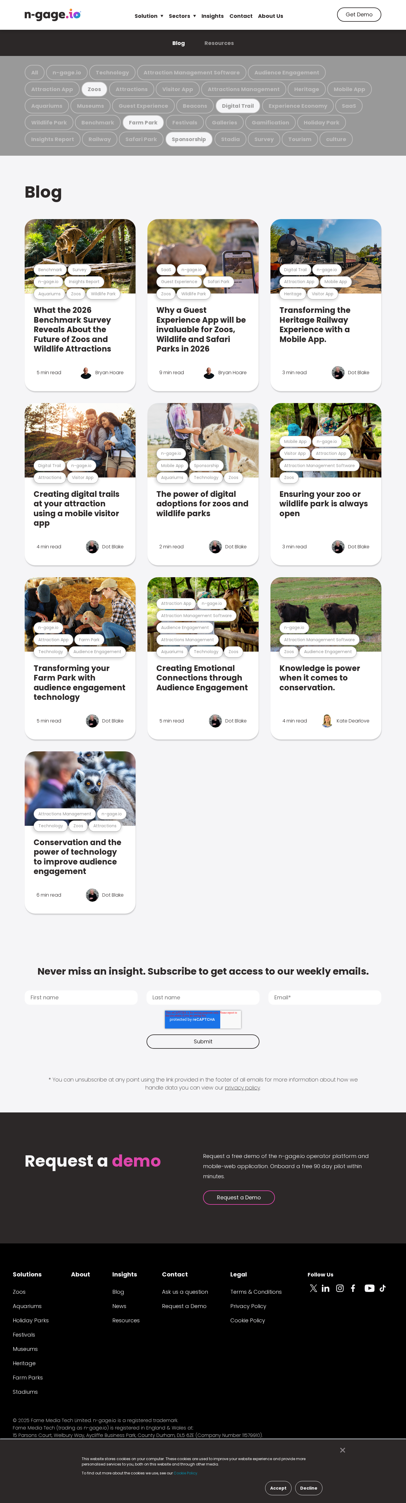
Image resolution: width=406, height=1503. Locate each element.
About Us (270, 16)
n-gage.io (67, 72)
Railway (100, 139)
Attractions (132, 89)
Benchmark (97, 122)
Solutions (27, 1274)
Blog (178, 43)
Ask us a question (185, 1292)
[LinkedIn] (329, 1292)
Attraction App (52, 89)
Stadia (230, 139)
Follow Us (320, 1274)
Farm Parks (28, 1377)
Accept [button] (278, 1488)
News (119, 1306)
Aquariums (46, 106)
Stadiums (25, 1392)
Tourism (299, 139)
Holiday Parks (31, 1320)
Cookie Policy (247, 1320)
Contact (241, 16)
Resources (219, 43)
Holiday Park (321, 122)
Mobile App (349, 89)
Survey (264, 139)
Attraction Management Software (192, 72)
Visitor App (177, 89)
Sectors (179, 16)
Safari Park (141, 139)
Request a (93, 1161)
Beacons (195, 106)
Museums (90, 106)
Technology (112, 72)
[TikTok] (386, 1292)
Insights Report (52, 139)
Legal (238, 1274)
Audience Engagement (286, 72)
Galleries (224, 122)
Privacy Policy (248, 1306)
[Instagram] (343, 1292)
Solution (146, 16)
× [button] (341, 1450)
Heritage (306, 89)
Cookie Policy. (186, 1473)
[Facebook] (357, 1292)
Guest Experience (143, 106)
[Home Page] (53, 14)
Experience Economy (298, 106)
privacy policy (242, 1087)
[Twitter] (315, 1292)
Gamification (270, 122)
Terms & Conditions (256, 1292)
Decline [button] (308, 1488)
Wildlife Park (49, 122)
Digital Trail (238, 106)
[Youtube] (372, 1292)
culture (336, 139)
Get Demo (359, 14)
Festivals (184, 122)
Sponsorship (189, 139)
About (80, 1274)
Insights (213, 16)
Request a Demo (239, 1197)
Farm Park (143, 122)
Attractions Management (244, 89)
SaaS (349, 106)
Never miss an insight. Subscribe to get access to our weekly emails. (203, 971)
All (34, 72)
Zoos (94, 89)
